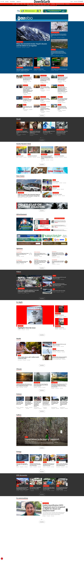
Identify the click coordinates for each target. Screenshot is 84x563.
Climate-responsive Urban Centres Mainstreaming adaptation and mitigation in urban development (60, 230)
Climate (28, 3)
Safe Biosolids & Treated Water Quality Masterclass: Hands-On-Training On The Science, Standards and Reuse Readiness (60, 221)
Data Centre (38, 3)
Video (42, 3)
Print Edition (12, 1)
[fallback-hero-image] (33, 31)
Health (13, 3)
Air (30, 3)
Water (22, 3)
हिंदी (3, 1)
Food (49, 3)
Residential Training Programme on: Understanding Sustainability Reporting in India (60, 226)
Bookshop (53, 3)
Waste (25, 3)
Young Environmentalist (60, 3)
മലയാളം (6, 1)
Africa (34, 3)
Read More (42, 164)
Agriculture (18, 3)
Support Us (19, 1)
